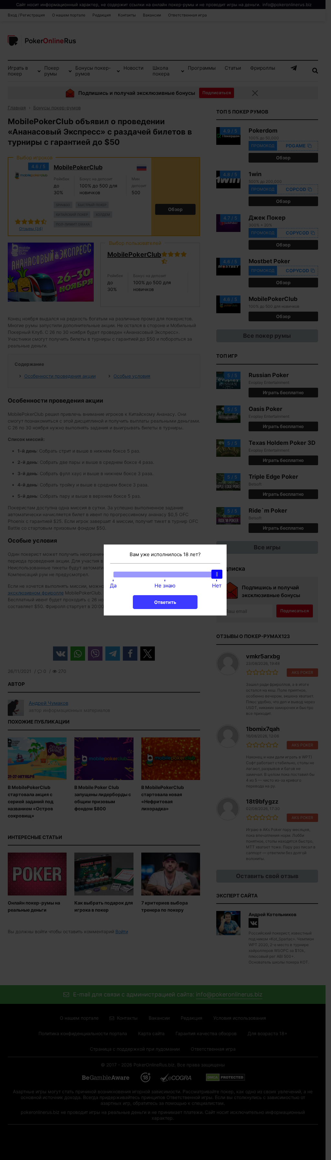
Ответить (165, 602)
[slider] (216, 574)
